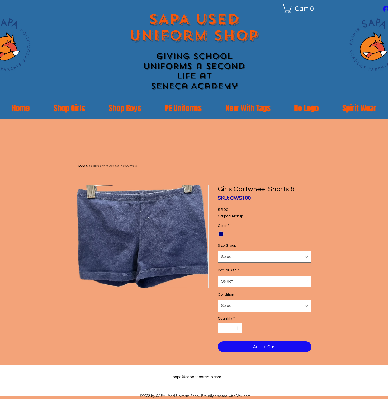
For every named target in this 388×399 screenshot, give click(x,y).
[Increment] (238, 328)
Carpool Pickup (230, 216)
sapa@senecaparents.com (197, 377)
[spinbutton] (230, 328)
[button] (300, 8)
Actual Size (228, 270)
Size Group (228, 245)
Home (82, 166)
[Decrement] (222, 328)
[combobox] (264, 257)
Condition (227, 295)
